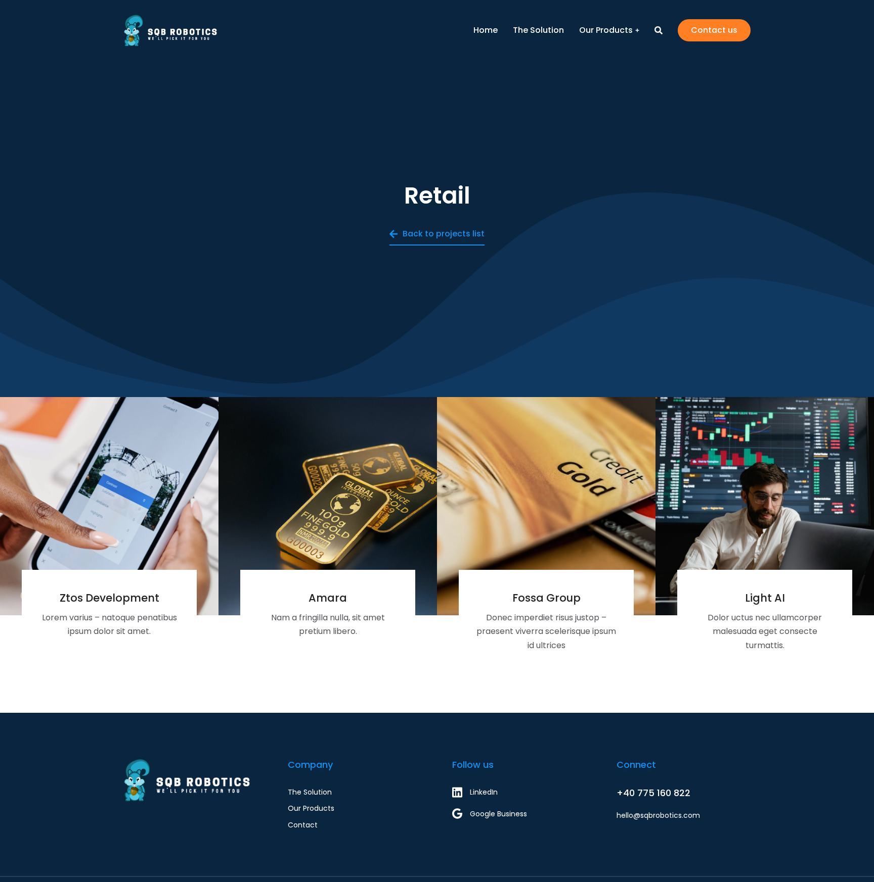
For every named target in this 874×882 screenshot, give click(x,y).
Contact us (714, 30)
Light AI (765, 598)
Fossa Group (546, 598)
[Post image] (109, 506)
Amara (328, 598)
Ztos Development (109, 598)
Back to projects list (444, 233)
